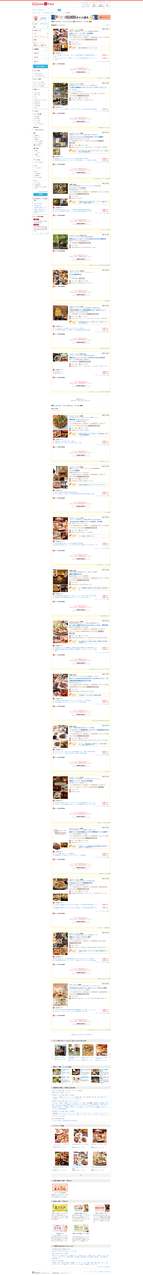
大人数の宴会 (37, 105)
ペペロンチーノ (65, 1114)
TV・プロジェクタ (81, 1105)
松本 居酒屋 (76, 1257)
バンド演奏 (96, 1105)
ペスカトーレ (79, 1114)
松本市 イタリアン (83, 1255)
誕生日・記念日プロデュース (40, 209)
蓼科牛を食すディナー (59, 373)
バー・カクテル (61, 1098)
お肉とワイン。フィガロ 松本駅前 (81, 33)
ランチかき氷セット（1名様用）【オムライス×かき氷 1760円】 (69, 328)
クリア (46, 49)
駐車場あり (98, 1107)
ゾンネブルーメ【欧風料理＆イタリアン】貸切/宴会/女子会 (89, 730)
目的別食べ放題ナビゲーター (40, 207)
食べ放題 (37, 118)
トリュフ (74, 1113)
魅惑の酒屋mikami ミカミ (105, 615)
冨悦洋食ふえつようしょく (105, 461)
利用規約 (100, 1271)
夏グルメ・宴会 (37, 203)
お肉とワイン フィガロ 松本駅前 (104, 78)
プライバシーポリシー (94, 1271)
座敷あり (37, 139)
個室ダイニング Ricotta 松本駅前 (81, 781)
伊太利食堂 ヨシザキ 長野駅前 (104, 873)
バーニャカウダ (83, 1113)
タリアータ (57, 1116)
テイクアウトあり (39, 124)
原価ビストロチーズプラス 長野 (80, 937)
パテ (59, 1114)
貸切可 (54, 1107)
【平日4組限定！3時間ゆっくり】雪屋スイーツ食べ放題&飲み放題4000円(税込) (72, 329)
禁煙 (36, 150)
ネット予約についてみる (42, 233)
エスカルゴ (101, 1114)
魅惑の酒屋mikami (75, 574)
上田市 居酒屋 (103, 1257)
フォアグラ (95, 1114)
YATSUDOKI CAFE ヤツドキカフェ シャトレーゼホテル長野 (99, 1029)
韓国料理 (55, 1098)
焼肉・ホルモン (103, 1097)
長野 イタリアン (92, 1255)
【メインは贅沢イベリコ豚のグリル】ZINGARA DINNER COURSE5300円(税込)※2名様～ (75, 493)
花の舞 (63, 1262)
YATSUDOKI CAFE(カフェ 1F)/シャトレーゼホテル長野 (88, 988)
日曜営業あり (38, 185)
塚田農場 (87, 1264)
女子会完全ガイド (38, 205)
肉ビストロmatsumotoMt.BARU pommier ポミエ (101, 720)
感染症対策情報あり (39, 129)
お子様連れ (67, 1107)
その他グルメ (79, 1098)
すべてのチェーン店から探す (103, 1266)
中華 (98, 1097)
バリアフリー (87, 1107)
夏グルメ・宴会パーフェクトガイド (60, 1213)
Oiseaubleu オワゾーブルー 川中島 (103, 564)
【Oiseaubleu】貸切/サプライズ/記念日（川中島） (86, 521)
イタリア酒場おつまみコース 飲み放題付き (64, 853)
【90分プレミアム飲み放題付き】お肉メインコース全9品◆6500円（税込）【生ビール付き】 (75, 804)
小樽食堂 (54, 1262)
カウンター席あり (39, 141)
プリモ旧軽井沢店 (75, 274)
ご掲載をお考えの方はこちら (65, 1273)
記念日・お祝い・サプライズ (41, 100)
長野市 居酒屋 (70, 1257)
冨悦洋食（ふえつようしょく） (79, 419)
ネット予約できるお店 (39, 75)
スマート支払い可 (39, 162)
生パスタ (63, 1116)
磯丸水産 (68, 1262)
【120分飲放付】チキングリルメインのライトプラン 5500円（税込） (70, 702)
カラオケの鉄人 (80, 1264)
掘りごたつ (37, 137)
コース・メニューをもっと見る (102, 61)
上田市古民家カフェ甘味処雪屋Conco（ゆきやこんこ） (88, 310)
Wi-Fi (103, 1107)
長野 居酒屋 (83, 1257)
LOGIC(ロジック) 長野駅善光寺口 (81, 883)
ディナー (37, 42)
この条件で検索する (40, 66)
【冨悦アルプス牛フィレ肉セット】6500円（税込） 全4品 (68, 442)
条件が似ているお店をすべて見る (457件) (81, 1034)
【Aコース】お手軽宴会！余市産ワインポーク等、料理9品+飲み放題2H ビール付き (73, 211)
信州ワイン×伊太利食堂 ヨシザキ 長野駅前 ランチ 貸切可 (88, 832)
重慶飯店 (73, 1262)
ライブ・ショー (103, 1105)
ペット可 (93, 1107)
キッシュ (85, 1114)
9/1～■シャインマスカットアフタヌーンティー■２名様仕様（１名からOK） (71, 1011)
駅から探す (65, 1251)
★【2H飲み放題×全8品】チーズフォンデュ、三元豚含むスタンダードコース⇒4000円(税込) (75, 960)
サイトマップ (86, 1271)
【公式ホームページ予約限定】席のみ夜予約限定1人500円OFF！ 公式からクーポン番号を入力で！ (93, 847)
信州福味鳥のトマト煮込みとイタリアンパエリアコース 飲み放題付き (70, 855)
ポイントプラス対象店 (39, 85)
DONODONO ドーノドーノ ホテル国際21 (102, 178)
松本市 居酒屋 (90, 1257)
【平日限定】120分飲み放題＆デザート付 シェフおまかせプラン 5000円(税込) (73, 700)
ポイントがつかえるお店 (40, 84)
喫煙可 (36, 154)
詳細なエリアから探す (57, 1251)
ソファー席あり (38, 143)
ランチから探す (73, 1251)
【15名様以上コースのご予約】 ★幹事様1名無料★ (90, 695)
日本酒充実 (37, 173)
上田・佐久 (67, 1092)
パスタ (64, 1113)
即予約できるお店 (38, 73)
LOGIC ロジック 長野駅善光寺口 (104, 927)
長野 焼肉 (96, 1257)
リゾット (90, 1113)
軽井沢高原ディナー (59, 371)
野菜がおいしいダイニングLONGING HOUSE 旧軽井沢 (87, 239)
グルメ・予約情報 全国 (45, 12)
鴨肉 (78, 1113)
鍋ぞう (59, 1262)
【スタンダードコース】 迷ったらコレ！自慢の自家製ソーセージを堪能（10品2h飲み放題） (75, 751)
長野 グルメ (52, 12)
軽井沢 (62, 1092)
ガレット (90, 1114)
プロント (103, 1262)
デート (36, 96)
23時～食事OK (59, 1105)
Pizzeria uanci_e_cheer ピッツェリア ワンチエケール (100, 669)
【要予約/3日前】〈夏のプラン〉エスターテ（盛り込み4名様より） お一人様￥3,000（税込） (76, 160)
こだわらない (55, 1097)
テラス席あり (38, 145)
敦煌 (99, 1262)
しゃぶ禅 (84, 1262)
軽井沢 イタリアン (65, 1255)
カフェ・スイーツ (70, 1098)
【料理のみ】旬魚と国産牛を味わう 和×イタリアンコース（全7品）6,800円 (71, 597)
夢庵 (88, 1262)
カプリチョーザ (93, 1264)
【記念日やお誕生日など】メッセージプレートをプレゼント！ (92, 484)
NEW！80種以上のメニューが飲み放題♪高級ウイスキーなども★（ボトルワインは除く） (74, 958)
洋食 (84, 1097)
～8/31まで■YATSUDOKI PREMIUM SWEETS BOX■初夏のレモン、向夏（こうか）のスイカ (75, 1009)
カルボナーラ (96, 1113)
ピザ (60, 1113)
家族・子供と (37, 94)
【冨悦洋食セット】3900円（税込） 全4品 (64, 441)
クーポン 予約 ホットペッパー (105, 2)
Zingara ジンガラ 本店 (59, 1057)
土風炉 (91, 1262)
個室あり (37, 135)
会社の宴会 (37, 101)
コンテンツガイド (94, 2)
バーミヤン (78, 1262)
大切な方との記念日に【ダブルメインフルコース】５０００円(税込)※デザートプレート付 (75, 802)
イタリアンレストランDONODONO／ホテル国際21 (86, 137)
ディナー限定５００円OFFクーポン (86, 536)
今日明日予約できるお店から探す (69, 1120)
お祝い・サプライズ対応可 (40, 187)
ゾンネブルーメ (107, 771)
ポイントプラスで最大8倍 (60, 1192)
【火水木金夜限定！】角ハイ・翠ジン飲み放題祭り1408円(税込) (69, 543)
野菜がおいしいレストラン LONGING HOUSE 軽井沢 (87, 357)
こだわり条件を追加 (41, 191)
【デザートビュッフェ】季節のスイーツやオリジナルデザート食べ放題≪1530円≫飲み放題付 (76, 109)
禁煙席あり (96, 1103)
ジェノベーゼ (104, 1113)
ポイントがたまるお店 (39, 82)
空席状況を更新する (81, 72)
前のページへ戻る (36, 12)
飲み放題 (37, 116)
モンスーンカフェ (58, 1264)
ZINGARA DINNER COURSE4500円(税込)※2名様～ (66, 492)
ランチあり (37, 122)
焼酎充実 (37, 175)
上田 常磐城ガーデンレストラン (104, 127)
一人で (36, 98)
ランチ (43, 42)
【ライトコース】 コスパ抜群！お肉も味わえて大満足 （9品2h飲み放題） (71, 753)
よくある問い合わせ (84, 2)
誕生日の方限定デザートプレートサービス (88, 47)
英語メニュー (60, 1107)
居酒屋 (61, 1097)
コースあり (37, 120)
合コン (36, 107)
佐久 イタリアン (62, 1257)
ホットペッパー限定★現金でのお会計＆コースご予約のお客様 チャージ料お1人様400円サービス (93, 744)
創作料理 (77, 1097)
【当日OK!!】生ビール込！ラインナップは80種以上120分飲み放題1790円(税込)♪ (73, 209)
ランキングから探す (56, 1120)
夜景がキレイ (73, 1105)
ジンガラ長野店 (74, 470)
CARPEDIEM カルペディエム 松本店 (80, 1144)
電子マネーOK (88, 1104)
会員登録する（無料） (86, 6)
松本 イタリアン (56, 1255)
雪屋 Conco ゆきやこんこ (105, 348)
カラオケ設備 (90, 1105)
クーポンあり (38, 168)
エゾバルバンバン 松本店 (105, 229)
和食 (81, 1097)
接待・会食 (37, 103)
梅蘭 (96, 1262)
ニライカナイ (73, 1264)
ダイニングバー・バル (69, 1097)
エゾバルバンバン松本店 (77, 188)
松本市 (58, 1092)
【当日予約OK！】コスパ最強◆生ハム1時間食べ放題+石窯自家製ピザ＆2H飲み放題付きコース (76, 647)
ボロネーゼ (72, 1114)
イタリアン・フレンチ (60, 12)
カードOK (37, 183)
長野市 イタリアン (74, 1255)
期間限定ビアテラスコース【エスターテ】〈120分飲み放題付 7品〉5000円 (72, 158)
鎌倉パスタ (66, 1264)
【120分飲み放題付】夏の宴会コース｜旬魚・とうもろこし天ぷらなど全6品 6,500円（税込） (76, 595)
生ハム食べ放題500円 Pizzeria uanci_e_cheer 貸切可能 (88, 625)
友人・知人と (37, 92)
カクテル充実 (38, 177)
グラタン (69, 1113)
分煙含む (39, 152)
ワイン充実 (100, 1104)
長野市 (53, 1092)
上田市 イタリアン (101, 1255)
